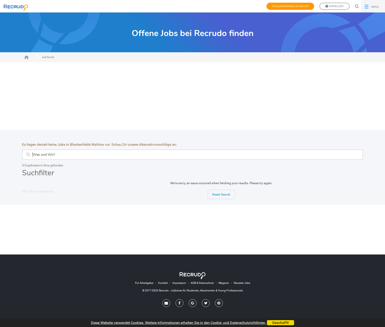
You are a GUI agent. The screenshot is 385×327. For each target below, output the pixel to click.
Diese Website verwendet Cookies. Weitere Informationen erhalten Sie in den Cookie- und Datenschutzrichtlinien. (178, 323)
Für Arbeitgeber (144, 283)
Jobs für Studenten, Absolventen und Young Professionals (26, 57)
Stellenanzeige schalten (290, 6)
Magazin (224, 283)
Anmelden (336, 6)
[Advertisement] (192, 99)
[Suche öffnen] (356, 6)
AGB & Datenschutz (202, 283)
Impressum (179, 283)
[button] (373, 6)
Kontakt (163, 283)
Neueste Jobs (242, 283)
